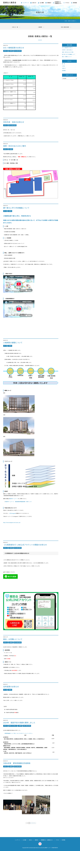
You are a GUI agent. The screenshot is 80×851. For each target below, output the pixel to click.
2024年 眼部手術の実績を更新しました (19, 723)
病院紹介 (49, 2)
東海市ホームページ (13, 498)
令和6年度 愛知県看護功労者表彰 (16, 763)
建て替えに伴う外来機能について (16, 208)
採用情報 (75, 2)
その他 (63, 66)
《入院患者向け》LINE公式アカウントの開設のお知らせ (25, 545)
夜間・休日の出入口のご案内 (14, 146)
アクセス (67, 2)
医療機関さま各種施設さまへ (58, 2)
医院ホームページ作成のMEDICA (51, 847)
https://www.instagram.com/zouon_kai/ (11, 522)
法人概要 (42, 2)
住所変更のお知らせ (11, 687)
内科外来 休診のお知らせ (13, 122)
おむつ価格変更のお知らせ (13, 48)
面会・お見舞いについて (12, 639)
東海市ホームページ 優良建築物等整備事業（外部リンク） (18, 501)
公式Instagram (12, 513)
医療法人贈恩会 (9, 2)
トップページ (26, 2)
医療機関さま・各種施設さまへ (47, 839)
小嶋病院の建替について (12, 343)
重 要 (63, 63)
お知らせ (34, 2)
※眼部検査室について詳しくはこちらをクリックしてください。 (18, 733)
